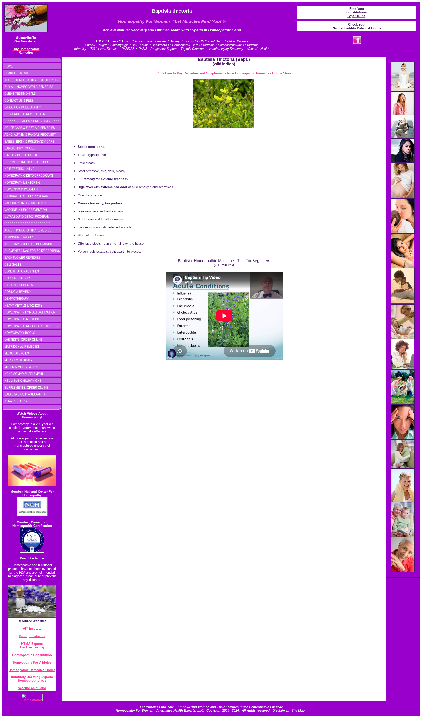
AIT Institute (32, 628)
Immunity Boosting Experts (32, 677)
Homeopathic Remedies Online (32, 670)
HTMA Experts (32, 644)
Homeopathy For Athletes (32, 662)
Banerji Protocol (31, 636)
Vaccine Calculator (32, 688)
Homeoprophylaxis (32, 680)
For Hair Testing (32, 647)
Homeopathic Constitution (32, 655)
